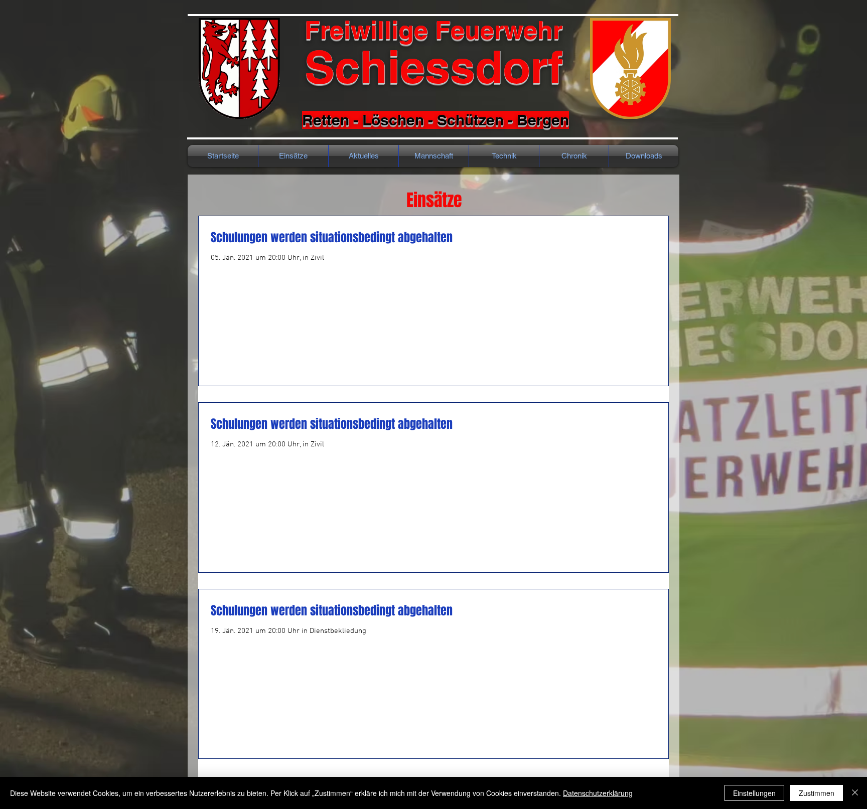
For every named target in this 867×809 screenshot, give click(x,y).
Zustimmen (816, 793)
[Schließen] (855, 793)
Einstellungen (754, 793)
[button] (574, 156)
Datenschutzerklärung (598, 793)
